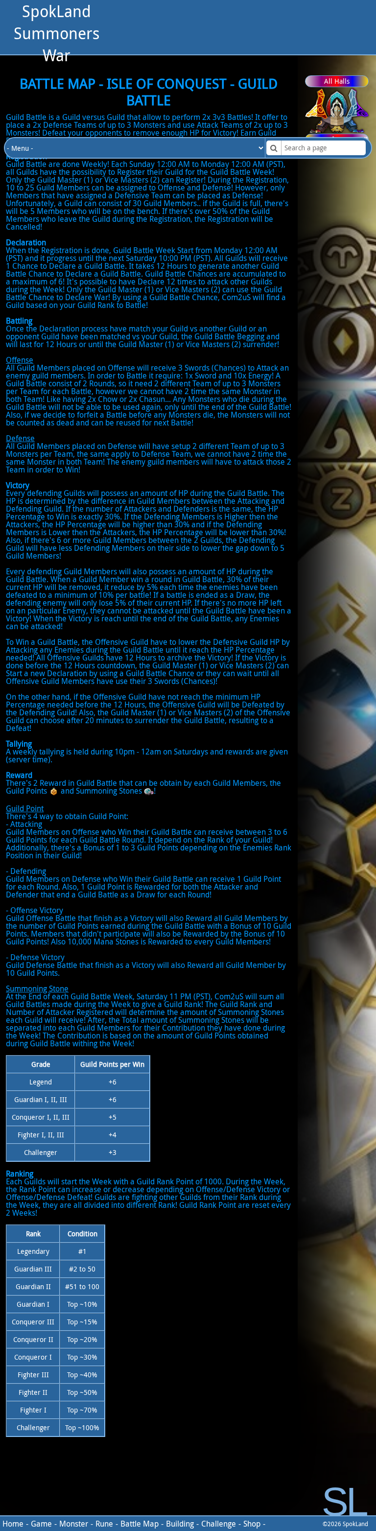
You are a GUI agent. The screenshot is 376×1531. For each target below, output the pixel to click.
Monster (73, 1523)
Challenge (218, 1523)
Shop (251, 1523)
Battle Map (139, 1523)
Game (41, 1523)
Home (13, 1523)
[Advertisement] (244, 68)
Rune (104, 1523)
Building (180, 1523)
